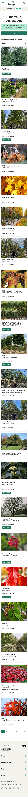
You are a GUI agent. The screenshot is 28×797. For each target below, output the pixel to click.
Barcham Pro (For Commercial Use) (11, 785)
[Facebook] (2, 788)
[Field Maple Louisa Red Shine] (14, 279)
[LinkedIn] (18, 788)
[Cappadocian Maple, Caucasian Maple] (14, 470)
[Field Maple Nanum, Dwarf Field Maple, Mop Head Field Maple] (14, 310)
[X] (6, 788)
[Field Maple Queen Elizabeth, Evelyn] (14, 378)
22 (24, 731)
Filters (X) (14, 33)
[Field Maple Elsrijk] (14, 216)
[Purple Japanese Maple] (14, 674)
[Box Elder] (14, 611)
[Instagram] (14, 788)
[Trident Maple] (14, 119)
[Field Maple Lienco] (14, 248)
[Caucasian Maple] (14, 507)
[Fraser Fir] (14, 56)
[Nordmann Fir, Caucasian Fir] (14, 88)
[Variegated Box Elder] (14, 642)
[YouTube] (10, 788)
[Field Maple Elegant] (14, 185)
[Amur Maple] (14, 576)
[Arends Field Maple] (14, 410)
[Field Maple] (14, 344)
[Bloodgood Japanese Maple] (14, 707)
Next (3, 736)
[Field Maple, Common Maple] (14, 154)
